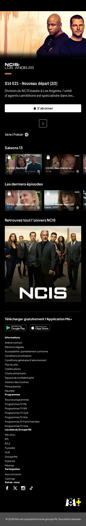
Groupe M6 (11, 456)
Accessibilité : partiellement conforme (26, 351)
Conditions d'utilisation (18, 355)
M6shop (9, 465)
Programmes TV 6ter (16, 417)
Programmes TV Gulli (16, 412)
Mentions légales (14, 347)
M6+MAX (10, 390)
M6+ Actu (10, 434)
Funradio (10, 447)
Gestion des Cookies (17, 382)
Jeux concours (13, 474)
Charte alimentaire (15, 373)
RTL (7, 439)
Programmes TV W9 (16, 408)
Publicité (10, 461)
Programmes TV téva (16, 426)
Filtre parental (13, 386)
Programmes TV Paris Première (22, 421)
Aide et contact (13, 342)
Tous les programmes (17, 399)
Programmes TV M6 (16, 404)
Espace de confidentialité (19, 377)
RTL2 (7, 443)
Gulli (7, 452)
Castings (10, 478)
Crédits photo (13, 368)
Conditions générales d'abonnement (26, 360)
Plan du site (11, 364)
